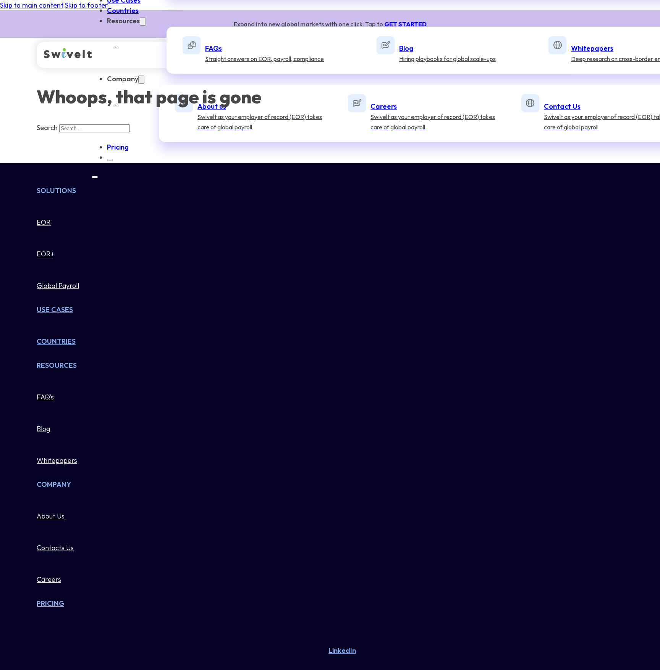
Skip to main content (31, 5)
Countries (123, 10)
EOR (44, 222)
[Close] (110, 160)
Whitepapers (57, 460)
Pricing (118, 147)
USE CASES (55, 309)
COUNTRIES (56, 341)
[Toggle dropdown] (143, 22)
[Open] (95, 177)
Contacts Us (55, 547)
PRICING (50, 603)
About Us (51, 516)
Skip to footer (86, 5)
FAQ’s (45, 397)
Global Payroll (58, 285)
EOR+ (45, 254)
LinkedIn (342, 650)
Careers (49, 579)
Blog (43, 428)
